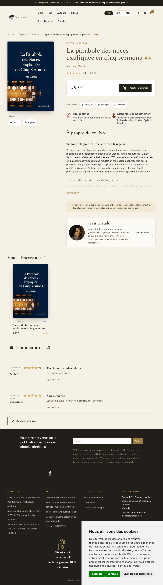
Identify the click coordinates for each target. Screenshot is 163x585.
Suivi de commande (93, 497)
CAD (127, 13)
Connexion (89, 502)
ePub (40, 13)
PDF (50, 13)
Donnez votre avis (26, 420)
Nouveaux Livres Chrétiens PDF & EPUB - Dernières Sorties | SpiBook (23, 515)
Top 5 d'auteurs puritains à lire (62, 511)
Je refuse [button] (113, 573)
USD (118, 13)
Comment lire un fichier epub (60, 497)
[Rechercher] (139, 13)
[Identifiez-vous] (146, 13)
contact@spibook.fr (132, 515)
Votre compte (93, 491)
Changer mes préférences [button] (138, 573)
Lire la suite (73, 192)
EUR (109, 13)
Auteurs (61, 13)
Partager (88, 104)
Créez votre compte (94, 507)
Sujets (61, 21)
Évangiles (30, 122)
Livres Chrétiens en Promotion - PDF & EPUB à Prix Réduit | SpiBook (23, 501)
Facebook (50, 473)
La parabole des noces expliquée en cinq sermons (29, 325)
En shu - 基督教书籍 (56, 526)
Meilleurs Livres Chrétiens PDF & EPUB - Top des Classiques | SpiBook (23, 528)
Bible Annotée (45, 21)
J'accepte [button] (97, 573)
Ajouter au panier (135, 88)
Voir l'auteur (142, 232)
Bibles (74, 13)
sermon (14, 122)
